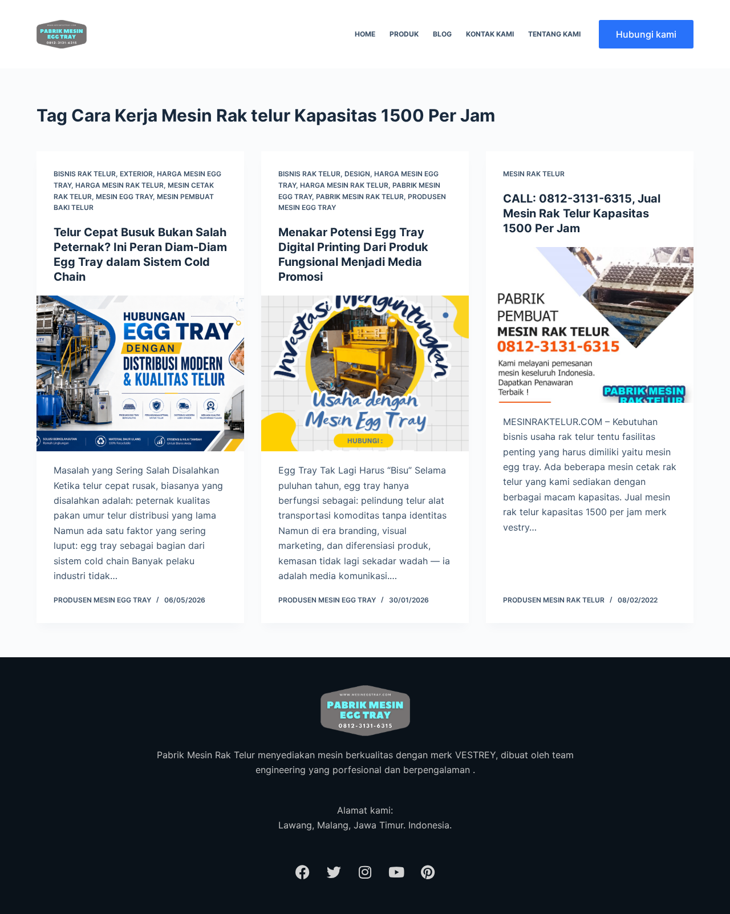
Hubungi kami (646, 34)
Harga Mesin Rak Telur (119, 185)
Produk (404, 34)
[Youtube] (396, 872)
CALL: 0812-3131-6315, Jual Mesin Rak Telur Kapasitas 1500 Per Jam (581, 213)
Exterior (136, 173)
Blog (442, 34)
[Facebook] (302, 872)
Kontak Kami (490, 34)
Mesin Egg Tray (124, 196)
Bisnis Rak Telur (85, 173)
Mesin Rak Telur (534, 173)
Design (357, 173)
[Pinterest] (427, 872)
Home (365, 34)
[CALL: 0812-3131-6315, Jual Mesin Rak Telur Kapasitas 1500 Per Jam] (590, 325)
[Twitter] (333, 872)
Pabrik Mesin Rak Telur (360, 196)
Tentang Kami (554, 34)
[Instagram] (365, 872)
